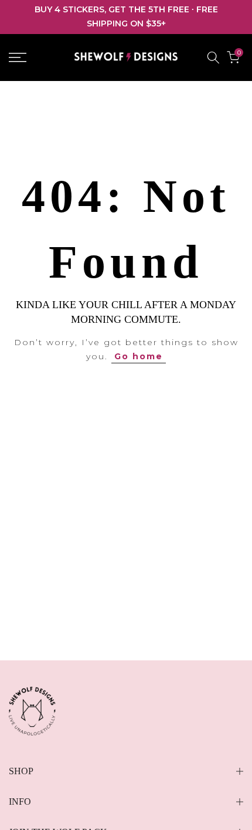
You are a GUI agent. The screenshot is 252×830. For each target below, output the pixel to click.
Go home (138, 356)
